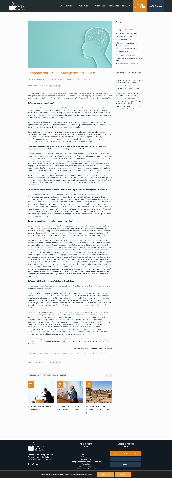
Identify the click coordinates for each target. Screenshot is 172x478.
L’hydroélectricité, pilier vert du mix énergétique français (129, 82)
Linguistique (68, 353)
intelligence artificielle (49, 353)
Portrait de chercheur (125, 55)
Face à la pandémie (124, 40)
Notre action (86, 457)
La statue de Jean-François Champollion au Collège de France (127, 88)
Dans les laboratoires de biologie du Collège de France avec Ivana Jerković (129, 101)
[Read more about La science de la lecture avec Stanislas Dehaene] (70, 392)
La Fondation (86, 454)
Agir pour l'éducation (125, 30)
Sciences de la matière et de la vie (129, 59)
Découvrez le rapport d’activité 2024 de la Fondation (129, 107)
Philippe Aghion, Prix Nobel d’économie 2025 (39, 408)
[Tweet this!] (53, 85)
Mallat (80, 353)
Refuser (123, 474)
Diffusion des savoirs (124, 36)
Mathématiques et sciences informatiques (42, 79)
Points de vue (122, 52)
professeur (91, 353)
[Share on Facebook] (50, 85)
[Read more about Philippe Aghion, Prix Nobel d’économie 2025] (41, 392)
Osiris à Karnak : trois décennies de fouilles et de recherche (98, 410)
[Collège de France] (17, 6)
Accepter (105, 474)
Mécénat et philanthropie (127, 48)
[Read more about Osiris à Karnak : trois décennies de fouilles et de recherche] (99, 392)
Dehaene (33, 353)
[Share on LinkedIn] (59, 85)
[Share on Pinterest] (56, 85)
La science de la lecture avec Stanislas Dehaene (68, 408)
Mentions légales (86, 466)
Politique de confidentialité (86, 469)
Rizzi (102, 353)
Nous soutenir (86, 459)
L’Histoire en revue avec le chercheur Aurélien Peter (127, 95)
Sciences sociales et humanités (69, 79)
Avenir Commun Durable (126, 33)
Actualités (86, 464)
